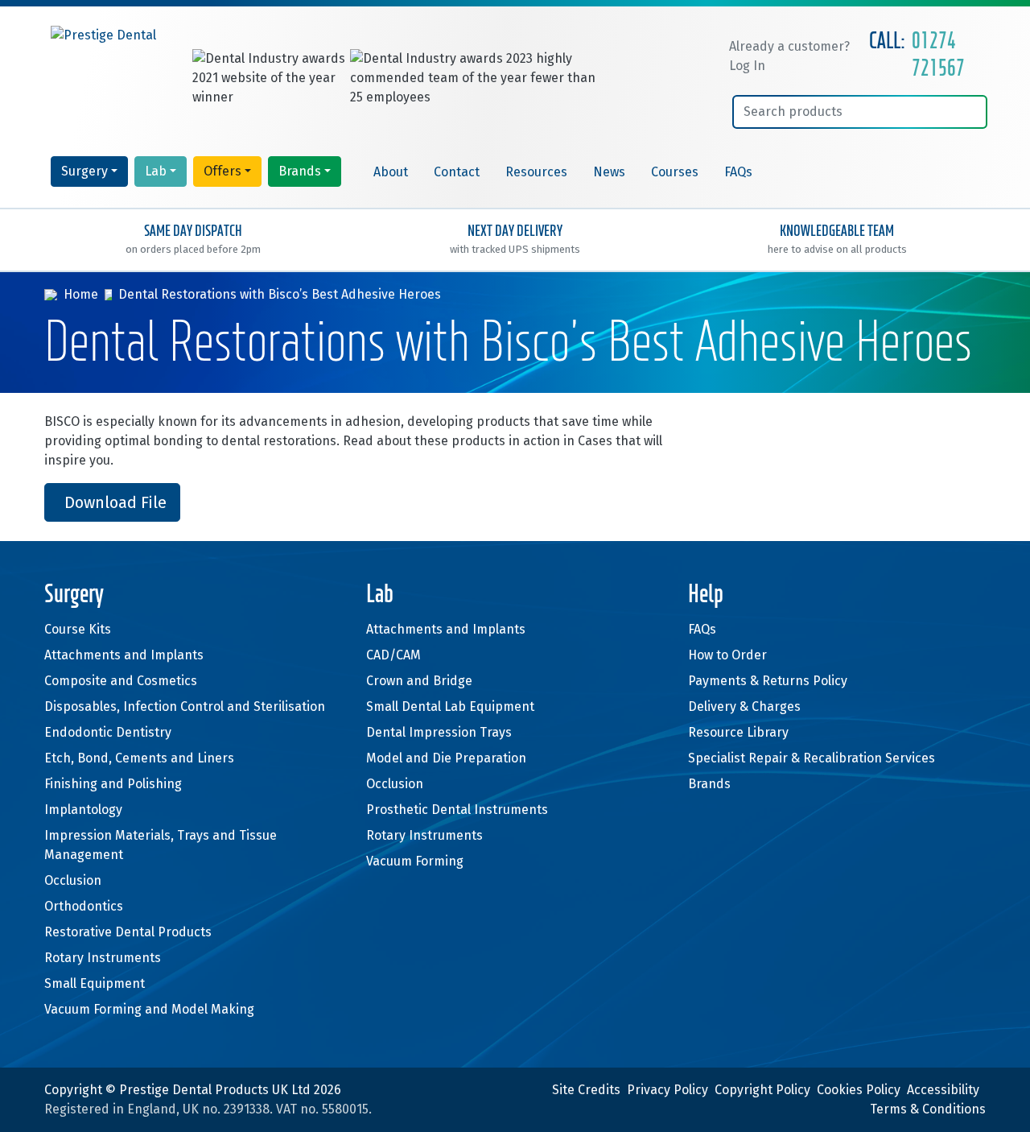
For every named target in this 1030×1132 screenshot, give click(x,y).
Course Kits (77, 629)
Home (81, 294)
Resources (536, 172)
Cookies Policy (858, 1089)
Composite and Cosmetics (120, 680)
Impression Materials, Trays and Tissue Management (160, 845)
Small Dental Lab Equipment (450, 706)
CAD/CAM (393, 655)
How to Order (727, 655)
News (609, 172)
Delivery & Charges (744, 706)
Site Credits (586, 1089)
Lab (156, 171)
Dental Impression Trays (439, 732)
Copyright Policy (762, 1089)
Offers (222, 171)
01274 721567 (938, 56)
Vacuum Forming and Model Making (149, 1009)
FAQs (738, 172)
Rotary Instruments (102, 957)
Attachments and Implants (124, 655)
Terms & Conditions (928, 1109)
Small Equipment (94, 983)
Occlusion (72, 880)
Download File (115, 502)
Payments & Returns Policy (767, 680)
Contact (457, 172)
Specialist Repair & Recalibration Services (811, 758)
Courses (674, 172)
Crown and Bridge (419, 680)
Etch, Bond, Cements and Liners (139, 758)
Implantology (83, 809)
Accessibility (943, 1089)
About (390, 172)
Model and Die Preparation (446, 758)
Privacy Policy (667, 1089)
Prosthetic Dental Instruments (457, 809)
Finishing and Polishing (113, 783)
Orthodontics (83, 906)
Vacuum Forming (415, 861)
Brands (299, 171)
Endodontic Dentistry (107, 732)
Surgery (84, 171)
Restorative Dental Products (128, 932)
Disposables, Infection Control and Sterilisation (184, 706)
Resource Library (738, 732)
